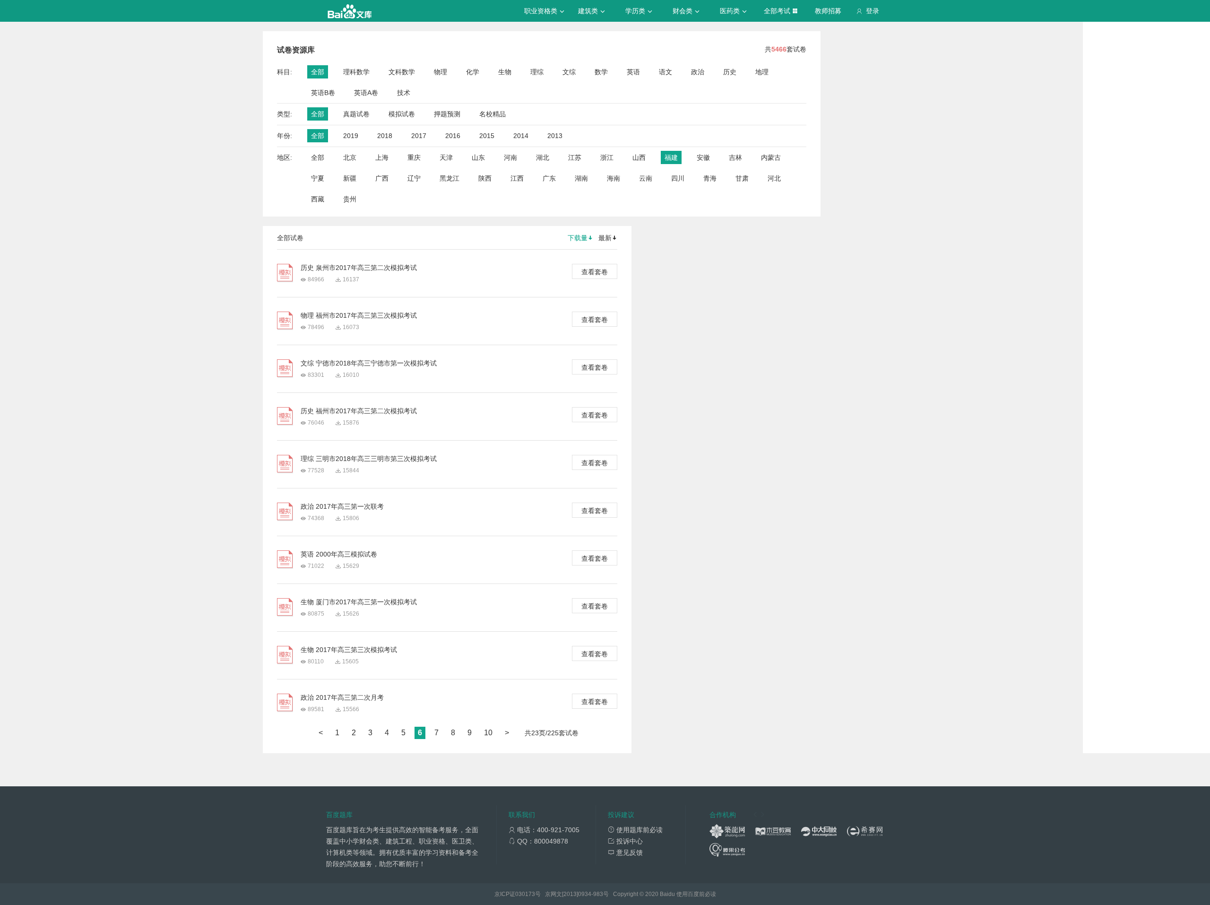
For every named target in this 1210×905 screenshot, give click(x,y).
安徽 (703, 157)
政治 (697, 72)
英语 (633, 72)
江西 (517, 178)
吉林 (735, 157)
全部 (317, 72)
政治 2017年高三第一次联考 (342, 506)
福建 (671, 157)
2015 (486, 135)
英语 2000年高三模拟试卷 (339, 554)
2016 (452, 135)
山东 (478, 157)
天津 (446, 157)
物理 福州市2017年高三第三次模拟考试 (359, 315)
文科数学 (402, 72)
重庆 (414, 157)
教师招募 (828, 11)
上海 (382, 157)
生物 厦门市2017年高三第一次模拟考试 (359, 602)
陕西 (485, 178)
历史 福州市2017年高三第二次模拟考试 (359, 411)
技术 (403, 92)
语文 (665, 72)
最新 (605, 238)
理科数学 (356, 72)
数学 (601, 72)
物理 (440, 72)
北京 (349, 157)
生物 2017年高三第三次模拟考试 (349, 649)
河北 (774, 178)
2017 (418, 135)
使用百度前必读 (696, 894)
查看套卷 (594, 272)
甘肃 (742, 178)
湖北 (542, 157)
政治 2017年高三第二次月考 (342, 697)
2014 (520, 135)
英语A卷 (366, 92)
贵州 (349, 199)
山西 (639, 157)
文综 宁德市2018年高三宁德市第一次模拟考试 (369, 363)
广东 (549, 178)
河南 (510, 157)
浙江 (607, 157)
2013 (554, 135)
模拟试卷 (402, 114)
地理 (762, 72)
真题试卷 (356, 114)
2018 (384, 135)
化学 (472, 72)
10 (488, 733)
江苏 (574, 157)
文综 (569, 72)
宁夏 (317, 178)
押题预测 (447, 114)
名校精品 (492, 114)
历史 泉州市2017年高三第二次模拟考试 (359, 267)
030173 (525, 894)
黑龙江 (449, 178)
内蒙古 (771, 157)
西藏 (317, 199)
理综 (537, 72)
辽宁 (414, 178)
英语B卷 (323, 92)
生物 (504, 72)
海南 (613, 178)
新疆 (349, 178)
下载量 (578, 238)
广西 (382, 178)
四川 (677, 178)
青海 (710, 178)
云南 (645, 178)
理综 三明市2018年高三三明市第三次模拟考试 (369, 458)
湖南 (581, 178)
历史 (729, 72)
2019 (350, 135)
